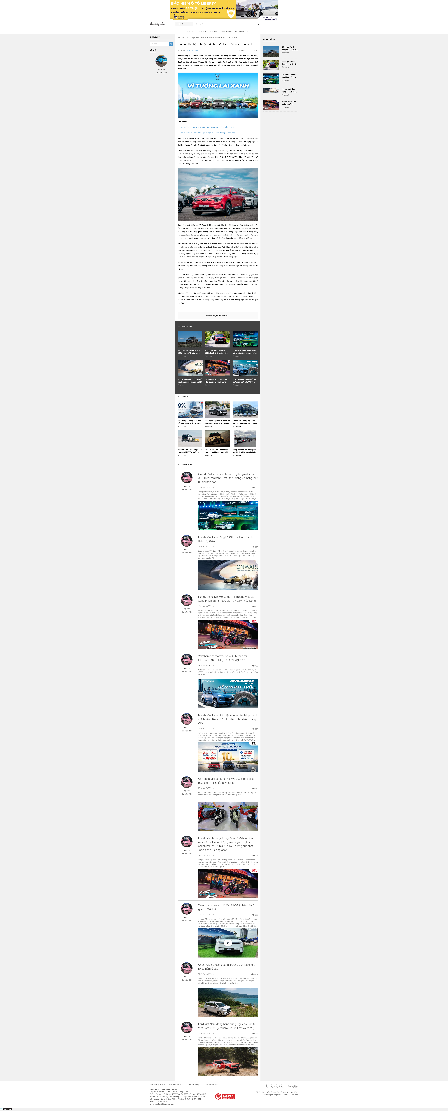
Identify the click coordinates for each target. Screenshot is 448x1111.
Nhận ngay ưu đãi (234, 49)
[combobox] (234, 30)
